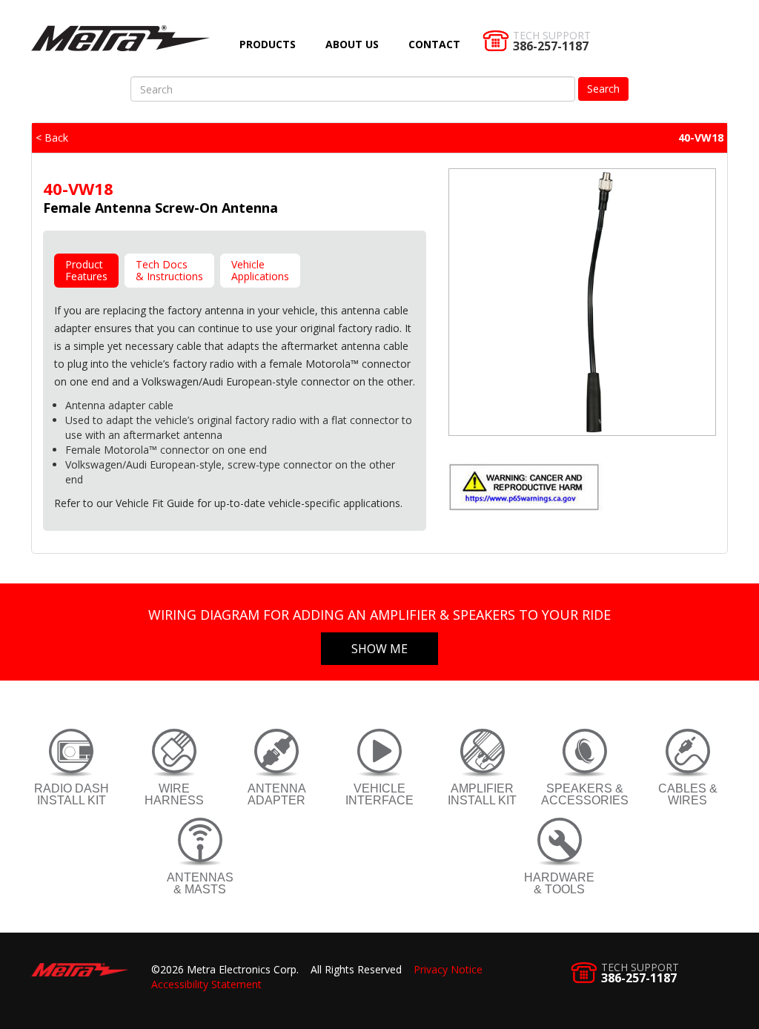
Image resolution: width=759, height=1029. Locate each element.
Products (267, 44)
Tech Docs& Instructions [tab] (169, 270)
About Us (352, 44)
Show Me (379, 649)
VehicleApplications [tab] (260, 270)
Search (603, 89)
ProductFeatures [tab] (86, 270)
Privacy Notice (448, 969)
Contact (434, 44)
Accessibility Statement (206, 984)
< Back (52, 137)
